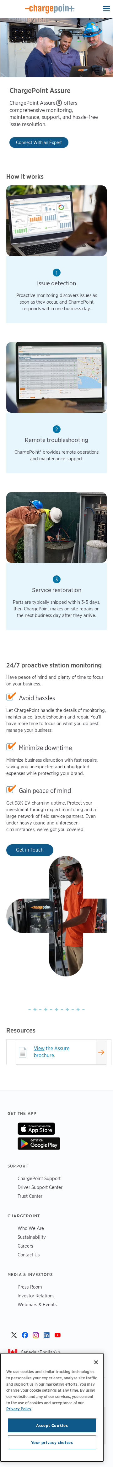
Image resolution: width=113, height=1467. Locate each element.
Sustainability (32, 1237)
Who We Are (31, 1228)
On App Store (36, 1128)
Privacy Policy (18, 1408)
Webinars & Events (37, 1304)
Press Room (30, 1287)
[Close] (96, 1362)
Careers (25, 1246)
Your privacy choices (52, 1442)
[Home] (50, 9)
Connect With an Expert (39, 142)
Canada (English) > (41, 1352)
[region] (52, 1407)
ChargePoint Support (39, 1178)
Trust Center (30, 1196)
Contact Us (29, 1255)
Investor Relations (36, 1296)
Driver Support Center (40, 1187)
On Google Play (39, 1143)
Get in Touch (30, 850)
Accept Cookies (52, 1425)
